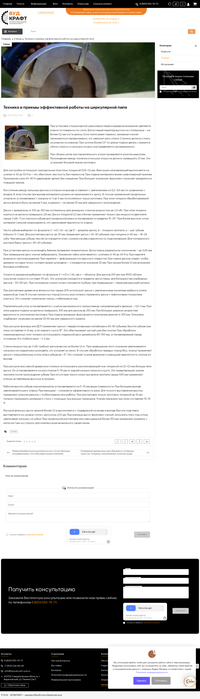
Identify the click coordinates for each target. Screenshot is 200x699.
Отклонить (161, 680)
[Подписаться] (194, 87)
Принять (141, 680)
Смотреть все (107, 685)
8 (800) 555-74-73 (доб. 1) (106, 19)
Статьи (6, 44)
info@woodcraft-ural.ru (106, 23)
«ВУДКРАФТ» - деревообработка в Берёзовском (36, 695)
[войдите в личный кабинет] (188, 4)
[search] (191, 31)
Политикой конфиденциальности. (152, 672)
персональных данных (152, 622)
